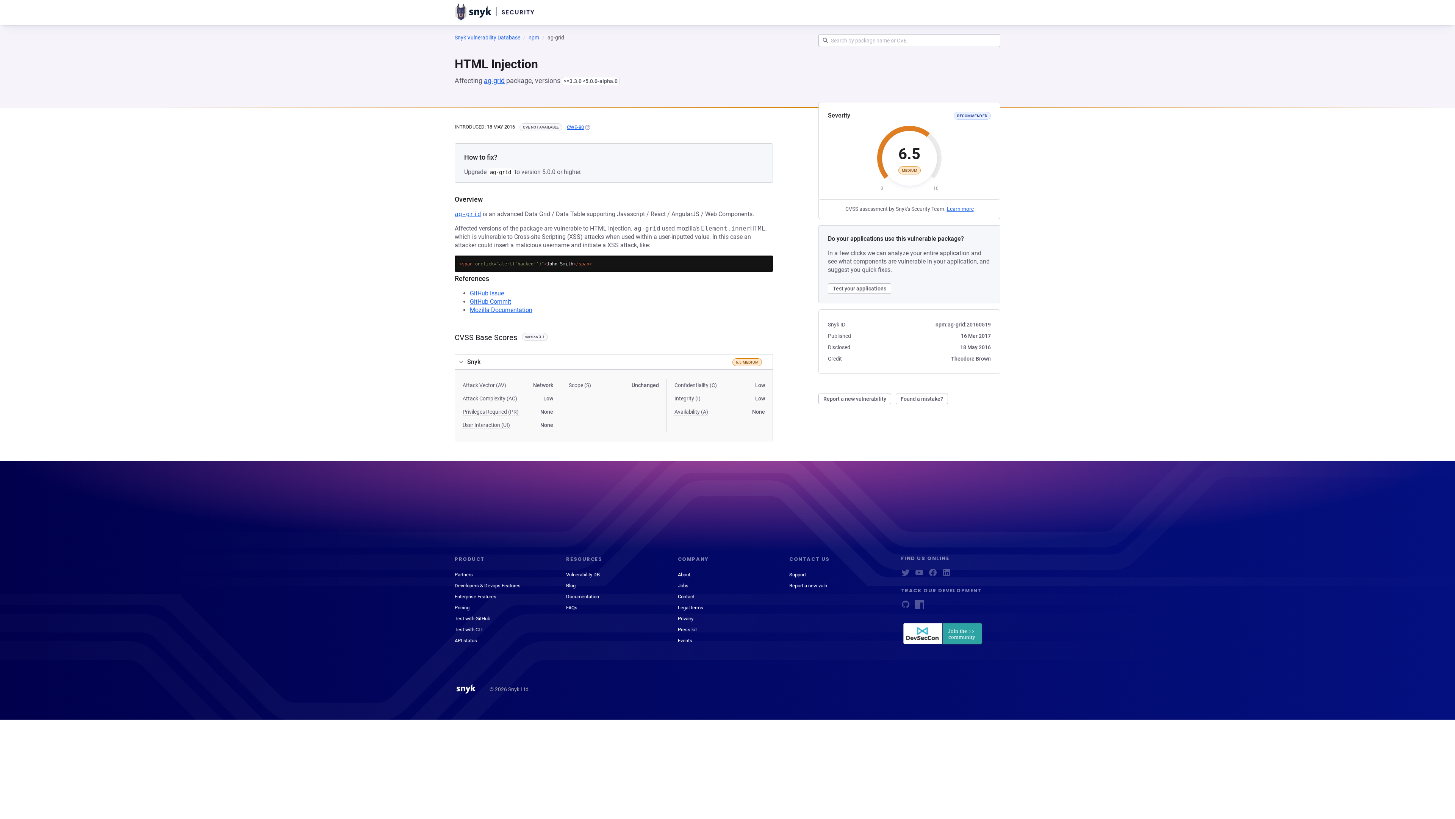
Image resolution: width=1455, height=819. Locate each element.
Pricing (462, 607)
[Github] (905, 606)
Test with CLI (469, 629)
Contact (686, 596)
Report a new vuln (808, 585)
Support (797, 574)
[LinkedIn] (946, 575)
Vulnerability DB (583, 574)
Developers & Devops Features (488, 585)
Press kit (687, 629)
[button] (614, 362)
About (684, 574)
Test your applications (859, 289)
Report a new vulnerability (854, 399)
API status (466, 640)
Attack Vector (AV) (484, 385)
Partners (464, 574)
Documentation (582, 596)
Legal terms (690, 607)
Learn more (960, 209)
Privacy (685, 618)
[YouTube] (919, 575)
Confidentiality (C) (695, 385)
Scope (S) (580, 385)
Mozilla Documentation (501, 310)
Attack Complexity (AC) (490, 398)
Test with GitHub (472, 618)
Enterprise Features (475, 596)
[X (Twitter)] (905, 575)
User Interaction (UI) (486, 425)
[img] (587, 127)
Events (685, 640)
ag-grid (494, 81)
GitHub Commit (490, 301)
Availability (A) (691, 412)
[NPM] (919, 606)
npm (534, 38)
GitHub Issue (487, 293)
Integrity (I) (687, 398)
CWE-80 (575, 127)
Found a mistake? (922, 399)
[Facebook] (932, 575)
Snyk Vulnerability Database (487, 38)
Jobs (683, 585)
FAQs (571, 607)
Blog (571, 585)
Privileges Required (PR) (491, 412)
